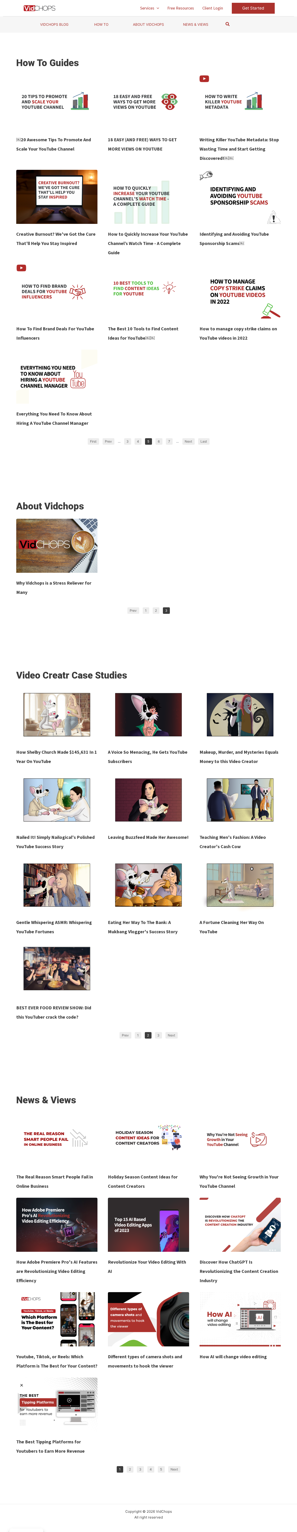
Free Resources (180, 8)
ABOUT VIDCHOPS (148, 24)
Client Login (212, 8)
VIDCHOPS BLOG (54, 24)
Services (147, 8)
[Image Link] (56, 102)
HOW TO (101, 24)
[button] (156, 8)
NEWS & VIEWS (195, 24)
